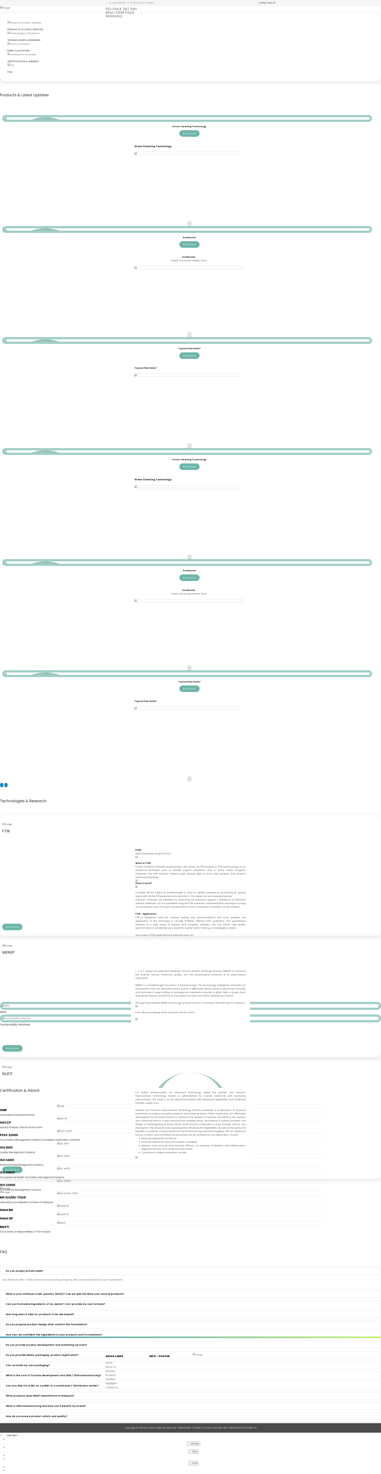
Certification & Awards (23, 61)
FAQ (9, 71)
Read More (189, 133)
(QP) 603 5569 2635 (163, 1392)
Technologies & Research (23, 40)
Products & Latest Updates (25, 29)
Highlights (238, 12)
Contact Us (256, 12)
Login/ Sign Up (266, 2)
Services (187, 12)
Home (158, 12)
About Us (171, 12)
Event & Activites (18, 50)
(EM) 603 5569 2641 (163, 1389)
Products (202, 12)
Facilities (221, 12)
